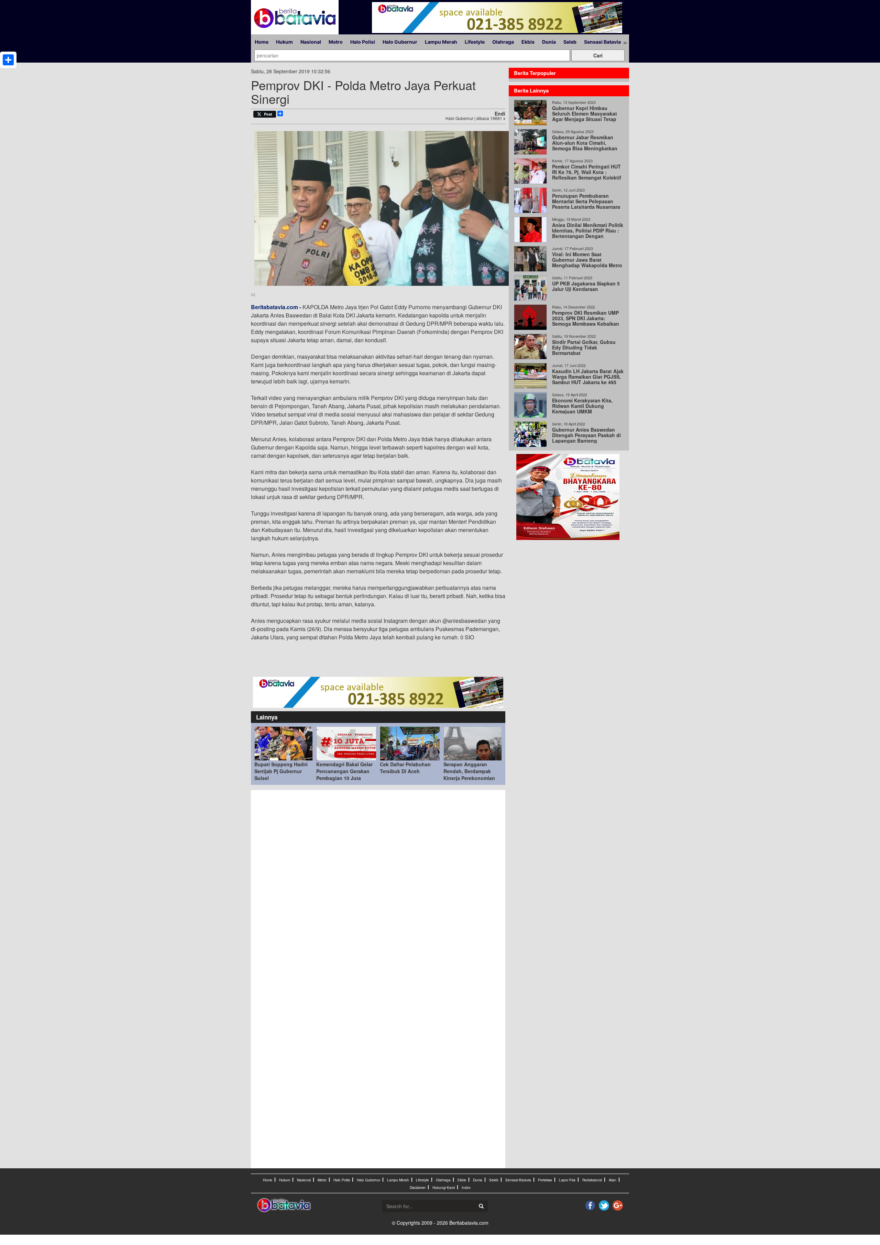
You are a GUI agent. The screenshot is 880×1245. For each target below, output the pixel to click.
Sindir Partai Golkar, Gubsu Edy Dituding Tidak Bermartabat (584, 347)
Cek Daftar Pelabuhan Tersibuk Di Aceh (405, 768)
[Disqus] (378, 886)
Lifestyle (475, 42)
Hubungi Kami (443, 1187)
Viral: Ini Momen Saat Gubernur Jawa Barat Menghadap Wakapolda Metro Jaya (587, 262)
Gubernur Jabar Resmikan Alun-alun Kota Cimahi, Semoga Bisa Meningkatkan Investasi (584, 145)
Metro (336, 42)
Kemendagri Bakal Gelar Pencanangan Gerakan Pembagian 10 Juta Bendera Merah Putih (344, 774)
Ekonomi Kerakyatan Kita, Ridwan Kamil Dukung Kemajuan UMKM (582, 406)
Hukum (284, 42)
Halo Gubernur (400, 42)
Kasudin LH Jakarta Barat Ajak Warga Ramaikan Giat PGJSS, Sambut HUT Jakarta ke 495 (588, 377)
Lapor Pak (567, 1180)
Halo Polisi (362, 42)
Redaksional (592, 1180)
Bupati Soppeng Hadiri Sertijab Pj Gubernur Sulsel (281, 771)
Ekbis (528, 42)
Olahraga (503, 42)
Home (261, 42)
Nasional (310, 42)
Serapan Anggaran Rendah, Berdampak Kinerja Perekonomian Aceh (469, 774)
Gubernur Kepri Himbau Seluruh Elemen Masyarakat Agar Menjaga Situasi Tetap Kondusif (584, 116)
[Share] (8, 60)
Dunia (549, 42)
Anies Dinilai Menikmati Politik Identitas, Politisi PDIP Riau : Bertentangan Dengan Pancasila (587, 233)
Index (466, 1187)
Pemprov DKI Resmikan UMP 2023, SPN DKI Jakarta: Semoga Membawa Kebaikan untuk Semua (585, 321)
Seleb (569, 42)
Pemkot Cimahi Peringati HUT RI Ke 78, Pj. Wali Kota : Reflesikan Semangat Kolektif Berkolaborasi (586, 174)
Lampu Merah (441, 42)
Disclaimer (418, 1187)
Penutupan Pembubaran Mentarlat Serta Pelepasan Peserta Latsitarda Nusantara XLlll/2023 (586, 204)
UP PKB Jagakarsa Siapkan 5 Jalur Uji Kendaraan (586, 286)
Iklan (612, 1180)
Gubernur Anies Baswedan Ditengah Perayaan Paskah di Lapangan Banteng (586, 435)
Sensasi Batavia (602, 42)
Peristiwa (545, 1180)
